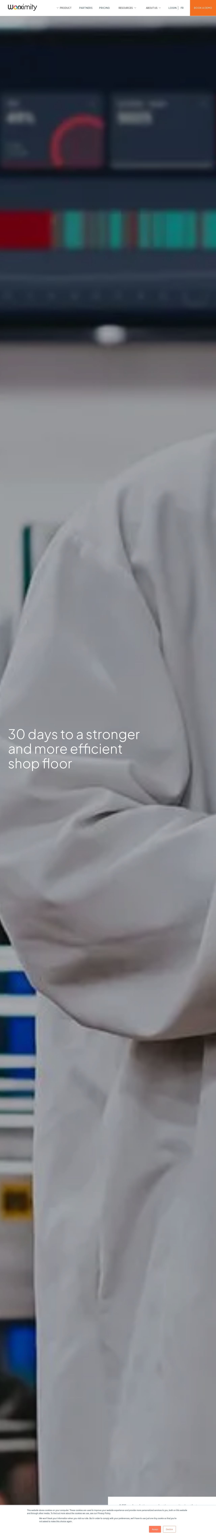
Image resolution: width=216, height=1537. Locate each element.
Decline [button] (169, 1529)
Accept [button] (155, 1529)
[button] (63, 8)
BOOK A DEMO (203, 7)
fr (182, 7)
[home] (22, 8)
